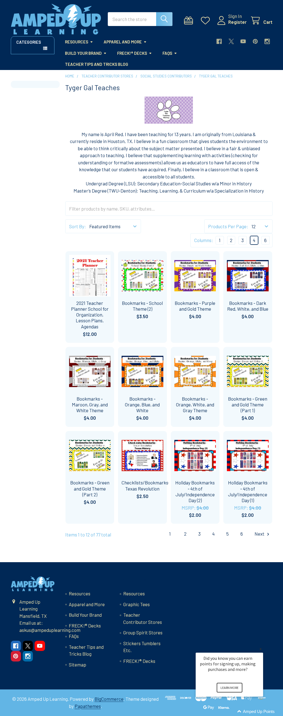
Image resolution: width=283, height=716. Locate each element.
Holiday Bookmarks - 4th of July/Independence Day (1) (248, 491)
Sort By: (77, 226)
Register (237, 22)
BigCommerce (109, 699)
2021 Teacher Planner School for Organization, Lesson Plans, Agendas (90, 314)
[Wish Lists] (206, 20)
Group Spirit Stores (143, 632)
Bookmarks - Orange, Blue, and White (142, 404)
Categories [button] (28, 42)
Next (260, 533)
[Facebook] (219, 41)
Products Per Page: (228, 226)
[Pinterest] (255, 41)
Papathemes (88, 706)
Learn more (230, 688)
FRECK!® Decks (132, 53)
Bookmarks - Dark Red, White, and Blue (247, 306)
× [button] (261, 649)
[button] (236, 711)
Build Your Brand (83, 53)
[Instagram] (267, 41)
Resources (76, 41)
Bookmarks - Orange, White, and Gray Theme (195, 404)
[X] (231, 41)
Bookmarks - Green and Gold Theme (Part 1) (247, 404)
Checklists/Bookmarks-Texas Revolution (146, 485)
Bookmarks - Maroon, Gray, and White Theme (90, 404)
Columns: (203, 240)
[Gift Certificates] (189, 20)
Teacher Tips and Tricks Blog (96, 64)
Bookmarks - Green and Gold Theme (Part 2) (89, 488)
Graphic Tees (136, 604)
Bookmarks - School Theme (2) (142, 306)
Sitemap (77, 664)
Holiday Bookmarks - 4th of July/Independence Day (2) (195, 491)
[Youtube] (243, 41)
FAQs (167, 53)
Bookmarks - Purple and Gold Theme (195, 306)
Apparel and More (123, 41)
